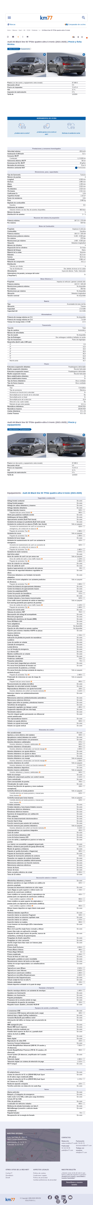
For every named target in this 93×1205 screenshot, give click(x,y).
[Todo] (27, 37)
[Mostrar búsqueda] (84, 18)
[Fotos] (13, 37)
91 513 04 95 (19, 1144)
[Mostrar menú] (9, 17)
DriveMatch (9, 1175)
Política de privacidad (40, 1177)
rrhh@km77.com (81, 1152)
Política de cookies (39, 1173)
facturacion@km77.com (84, 1145)
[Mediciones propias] (22, 37)
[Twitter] (57, 1197)
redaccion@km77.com (69, 1143)
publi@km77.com (67, 1150)
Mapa (25, 1139)
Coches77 (9, 1173)
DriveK (8, 1177)
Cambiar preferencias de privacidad (44, 1180)
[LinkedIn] (63, 1197)
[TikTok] (65, 1201)
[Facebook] (50, 1197)
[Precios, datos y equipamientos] (18, 37)
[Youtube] (70, 1197)
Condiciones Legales (40, 1175)
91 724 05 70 (22, 1142)
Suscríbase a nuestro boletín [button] (74, 1183)
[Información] (8, 37)
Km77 (46, 18)
